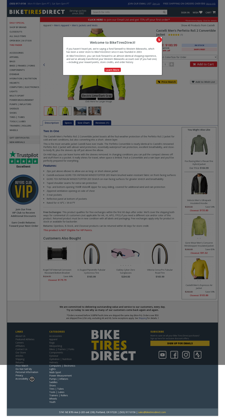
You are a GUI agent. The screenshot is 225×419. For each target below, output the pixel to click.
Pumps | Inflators (58, 378)
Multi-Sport (55, 372)
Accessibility (21, 378)
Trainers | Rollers (58, 395)
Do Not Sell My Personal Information (26, 370)
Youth (52, 401)
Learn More (112, 69)
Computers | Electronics (62, 365)
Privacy (19, 375)
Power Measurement (60, 375)
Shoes (52, 385)
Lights (52, 369)
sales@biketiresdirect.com (152, 412)
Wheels (53, 398)
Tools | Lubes (56, 392)
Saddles (53, 382)
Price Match (21, 365)
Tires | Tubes (56, 388)
